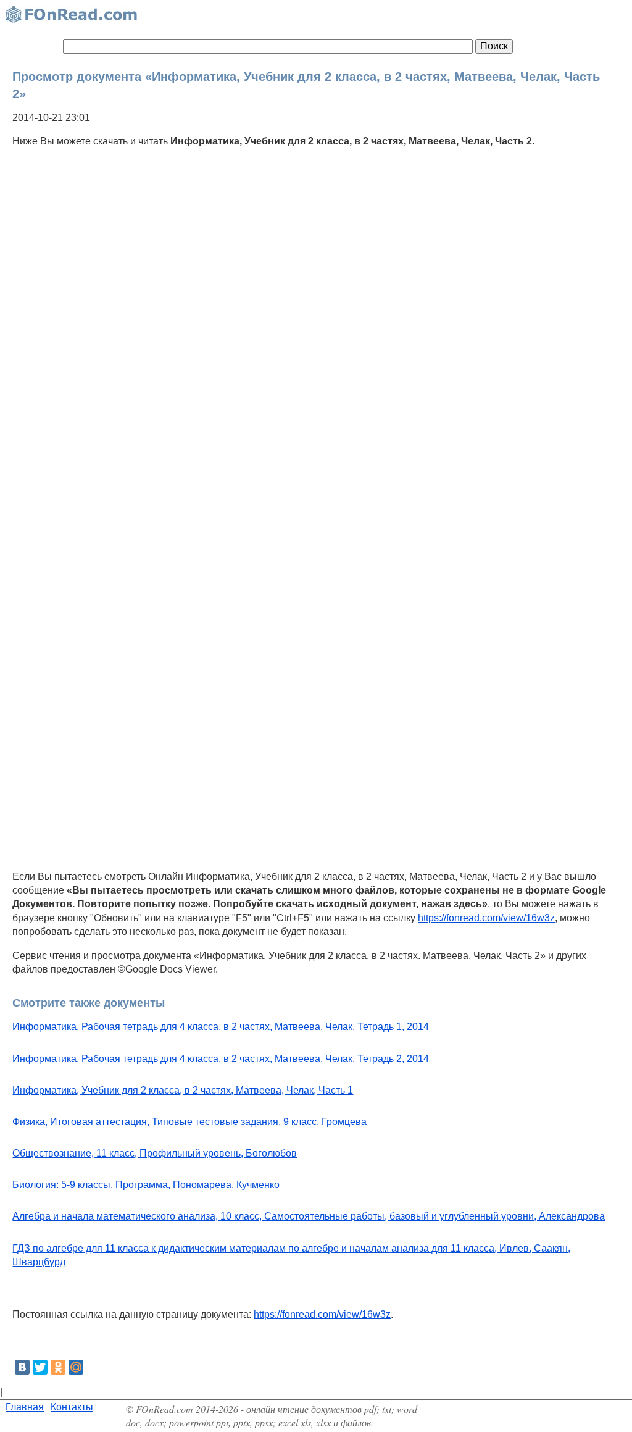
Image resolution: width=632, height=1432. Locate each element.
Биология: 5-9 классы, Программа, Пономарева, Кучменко (146, 1184)
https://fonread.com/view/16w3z (486, 918)
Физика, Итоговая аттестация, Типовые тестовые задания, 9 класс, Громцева (189, 1121)
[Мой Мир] (76, 1367)
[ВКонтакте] (22, 1367)
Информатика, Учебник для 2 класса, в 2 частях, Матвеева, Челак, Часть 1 (182, 1090)
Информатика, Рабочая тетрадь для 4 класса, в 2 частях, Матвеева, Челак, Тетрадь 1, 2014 (220, 1026)
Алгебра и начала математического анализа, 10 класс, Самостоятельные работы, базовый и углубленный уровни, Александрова (308, 1216)
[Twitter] (40, 1367)
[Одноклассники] (58, 1367)
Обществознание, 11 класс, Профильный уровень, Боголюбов (154, 1153)
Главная (25, 1407)
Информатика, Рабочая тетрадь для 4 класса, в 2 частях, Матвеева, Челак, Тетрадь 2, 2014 (220, 1058)
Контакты (72, 1407)
